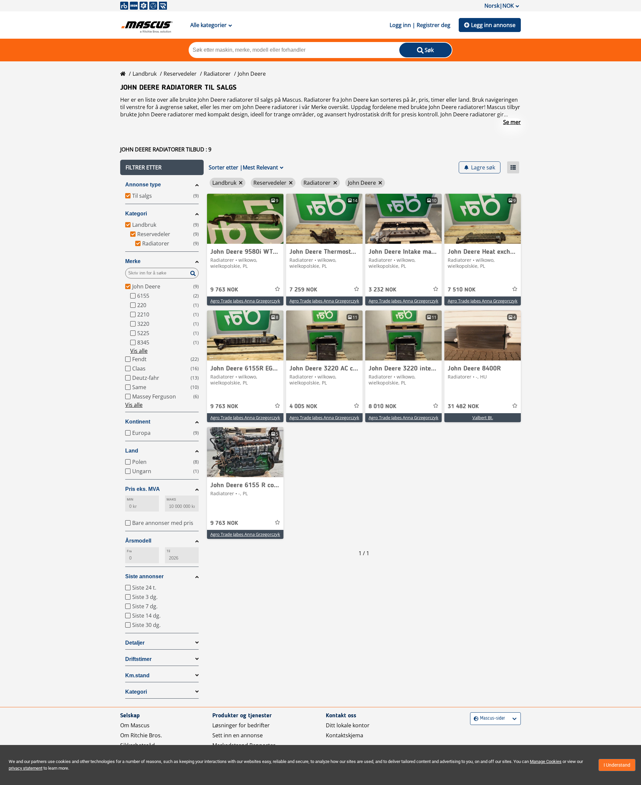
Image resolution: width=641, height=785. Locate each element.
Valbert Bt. (482, 418)
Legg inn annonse (493, 25)
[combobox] (474, 718)
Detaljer (135, 643)
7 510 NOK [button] (461, 290)
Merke (133, 261)
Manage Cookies (546, 761)
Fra (129, 551)
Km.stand (137, 675)
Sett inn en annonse (237, 735)
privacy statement (25, 768)
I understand (617, 765)
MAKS (171, 499)
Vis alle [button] (139, 350)
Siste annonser (144, 576)
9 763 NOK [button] (224, 290)
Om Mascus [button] (135, 725)
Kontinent (137, 422)
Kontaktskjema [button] (344, 735)
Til (168, 551)
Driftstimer (138, 659)
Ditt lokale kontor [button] (348, 725)
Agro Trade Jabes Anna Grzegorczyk (245, 301)
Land (131, 451)
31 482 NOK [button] (463, 407)
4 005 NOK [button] (303, 407)
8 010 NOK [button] (382, 407)
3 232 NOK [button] (382, 290)
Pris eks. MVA (142, 489)
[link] (245, 219)
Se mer (512, 122)
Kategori (136, 213)
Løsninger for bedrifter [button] (241, 725)
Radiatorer (217, 73)
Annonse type (143, 184)
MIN (130, 499)
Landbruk (145, 73)
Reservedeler (180, 73)
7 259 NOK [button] (303, 290)
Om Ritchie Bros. (141, 735)
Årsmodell (138, 541)
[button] (162, 167)
